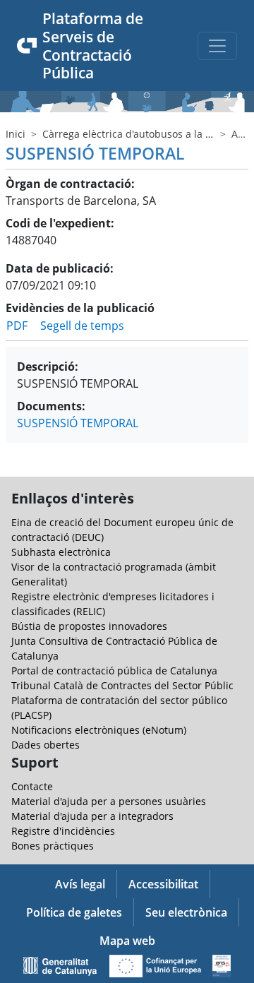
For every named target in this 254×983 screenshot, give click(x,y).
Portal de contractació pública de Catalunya (114, 670)
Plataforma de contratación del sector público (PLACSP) (119, 707)
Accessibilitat (163, 884)
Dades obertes (45, 744)
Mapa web (127, 940)
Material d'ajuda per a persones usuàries (108, 801)
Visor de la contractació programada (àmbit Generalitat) (113, 574)
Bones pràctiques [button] (52, 845)
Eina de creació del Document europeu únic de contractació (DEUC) (122, 530)
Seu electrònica (186, 912)
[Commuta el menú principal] (217, 46)
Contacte (32, 786)
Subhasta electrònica (61, 552)
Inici (15, 134)
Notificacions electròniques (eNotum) (98, 730)
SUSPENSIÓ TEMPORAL (77, 423)
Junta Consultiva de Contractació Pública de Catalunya (114, 648)
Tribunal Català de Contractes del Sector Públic (122, 685)
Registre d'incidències (63, 831)
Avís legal (80, 884)
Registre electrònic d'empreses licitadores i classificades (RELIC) (112, 604)
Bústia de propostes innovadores (89, 626)
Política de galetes (74, 912)
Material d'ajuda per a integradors (92, 816)
